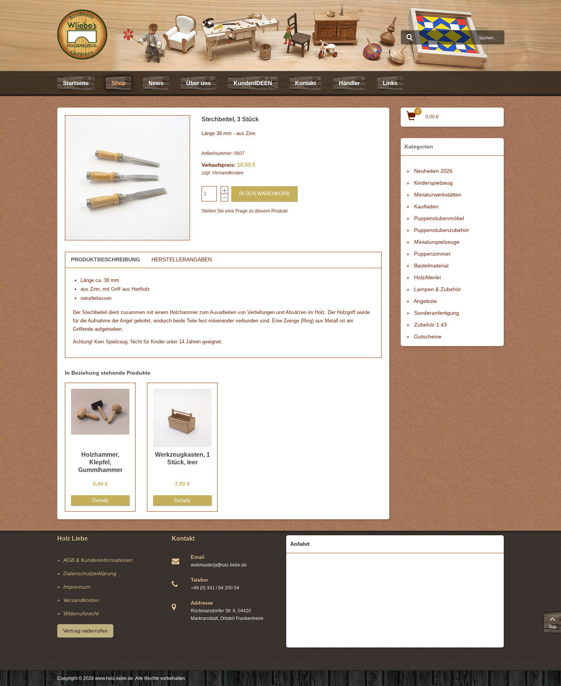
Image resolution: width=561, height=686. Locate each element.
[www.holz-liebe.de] (82, 35)
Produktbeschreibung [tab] (105, 259)
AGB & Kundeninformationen (98, 560)
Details (100, 500)
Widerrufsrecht (81, 613)
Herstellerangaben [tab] (182, 259)
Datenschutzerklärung (89, 573)
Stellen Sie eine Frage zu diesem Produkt (244, 211)
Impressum (76, 587)
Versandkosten (227, 173)
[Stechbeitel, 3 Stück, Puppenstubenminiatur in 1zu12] (127, 178)
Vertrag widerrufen (85, 631)
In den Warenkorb (264, 193)
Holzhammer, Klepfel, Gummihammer (100, 462)
